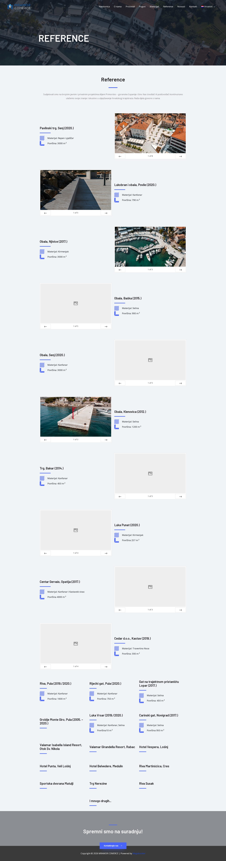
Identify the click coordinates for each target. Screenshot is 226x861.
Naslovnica (104, 6)
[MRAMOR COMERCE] (19, 6)
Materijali (154, 6)
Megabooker (139, 853)
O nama (118, 6)
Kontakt (193, 6)
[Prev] (120, 156)
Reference (168, 6)
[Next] (180, 156)
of (150, 156)
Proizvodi (130, 6)
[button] (208, 6)
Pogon (142, 6)
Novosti (181, 6)
